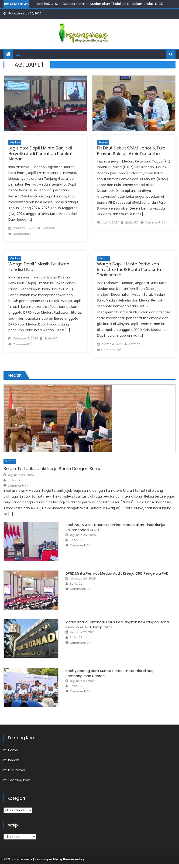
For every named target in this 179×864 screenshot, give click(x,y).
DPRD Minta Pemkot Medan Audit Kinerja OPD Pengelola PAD (117, 573)
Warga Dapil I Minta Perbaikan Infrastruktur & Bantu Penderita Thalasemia (129, 269)
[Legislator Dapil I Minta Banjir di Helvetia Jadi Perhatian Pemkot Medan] (45, 103)
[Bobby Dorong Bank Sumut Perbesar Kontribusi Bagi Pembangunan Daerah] (31, 687)
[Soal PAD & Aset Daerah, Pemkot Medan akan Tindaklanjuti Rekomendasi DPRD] (31, 541)
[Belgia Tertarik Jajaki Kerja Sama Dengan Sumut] (89, 418)
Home (13, 750)
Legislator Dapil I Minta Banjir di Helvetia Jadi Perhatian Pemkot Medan (40, 153)
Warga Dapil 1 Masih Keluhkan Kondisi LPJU (38, 266)
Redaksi (14, 760)
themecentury (74, 859)
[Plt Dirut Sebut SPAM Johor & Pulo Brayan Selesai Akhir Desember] (134, 103)
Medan (15, 142)
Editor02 (48, 228)
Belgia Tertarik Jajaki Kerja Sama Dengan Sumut (53, 468)
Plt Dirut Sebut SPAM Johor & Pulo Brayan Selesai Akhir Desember (131, 150)
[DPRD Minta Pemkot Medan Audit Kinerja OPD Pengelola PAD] (31, 590)
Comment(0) (23, 234)
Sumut (103, 142)
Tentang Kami (19, 780)
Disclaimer (16, 770)
